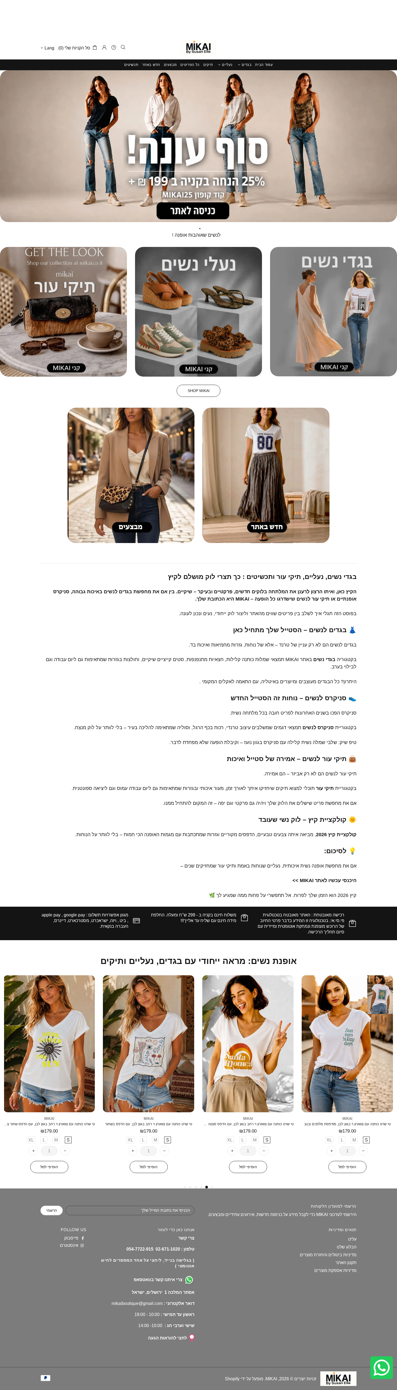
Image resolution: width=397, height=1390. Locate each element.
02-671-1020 (168, 1249)
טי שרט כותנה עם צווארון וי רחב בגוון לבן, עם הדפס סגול (347, 1124)
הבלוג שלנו (346, 1247)
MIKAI (198, 47)
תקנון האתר (345, 1262)
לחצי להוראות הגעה (167, 1338)
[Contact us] (381, 1367)
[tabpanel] (347, 1079)
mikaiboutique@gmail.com (137, 1303)
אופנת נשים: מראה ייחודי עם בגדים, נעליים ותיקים (198, 961)
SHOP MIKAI (199, 390)
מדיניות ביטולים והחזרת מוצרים (328, 1254)
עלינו (352, 1239)
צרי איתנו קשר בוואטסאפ (158, 1279)
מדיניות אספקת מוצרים (335, 1270)
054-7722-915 (139, 1249)
